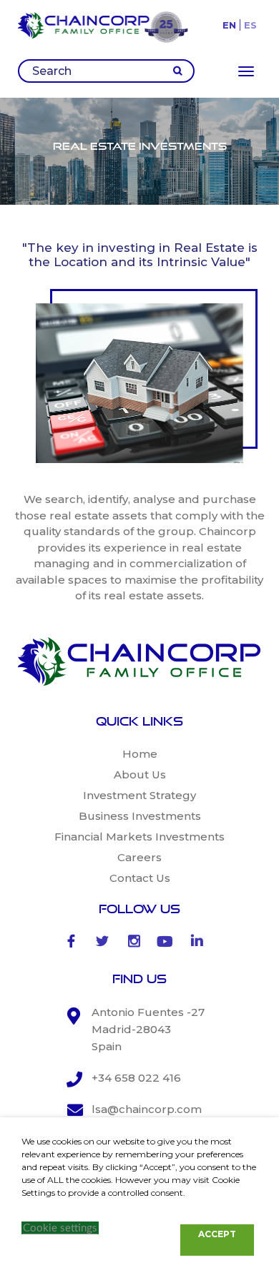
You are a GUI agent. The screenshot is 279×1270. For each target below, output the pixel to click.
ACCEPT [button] (217, 1234)
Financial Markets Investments (139, 836)
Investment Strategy (139, 795)
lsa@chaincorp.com (147, 1109)
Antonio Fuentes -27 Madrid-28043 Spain (148, 1029)
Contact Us (139, 878)
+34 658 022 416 (136, 1077)
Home (139, 754)
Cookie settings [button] (60, 1228)
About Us (140, 774)
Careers (139, 857)
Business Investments (140, 816)
